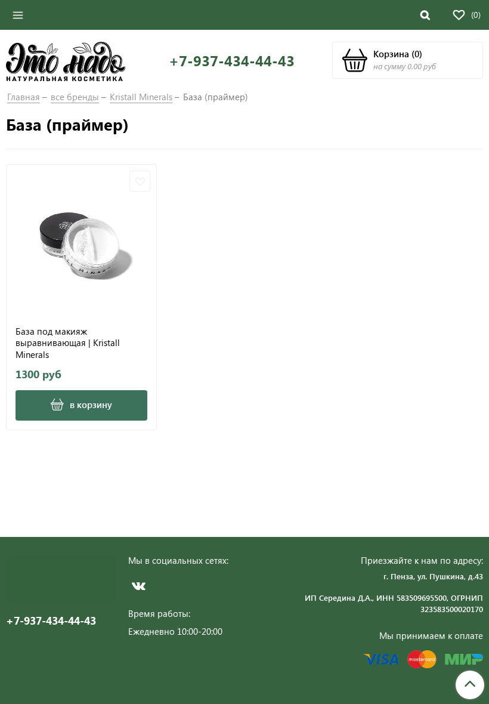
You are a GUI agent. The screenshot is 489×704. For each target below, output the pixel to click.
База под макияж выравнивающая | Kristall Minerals (68, 343)
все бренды (75, 97)
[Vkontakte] (138, 585)
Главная (23, 97)
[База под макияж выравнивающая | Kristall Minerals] (81, 239)
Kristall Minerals (141, 97)
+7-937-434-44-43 (232, 60)
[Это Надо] (65, 60)
